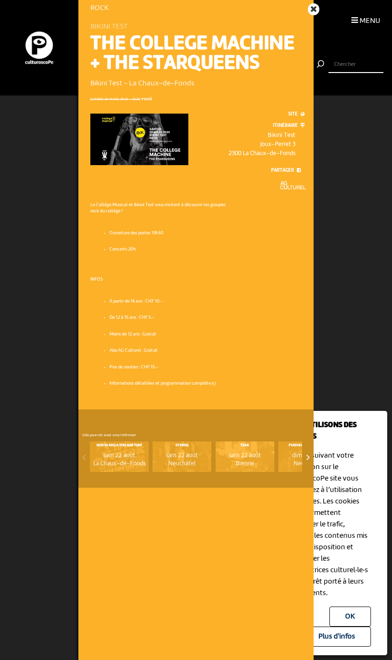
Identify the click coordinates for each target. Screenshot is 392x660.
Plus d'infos (336, 636)
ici (214, 383)
